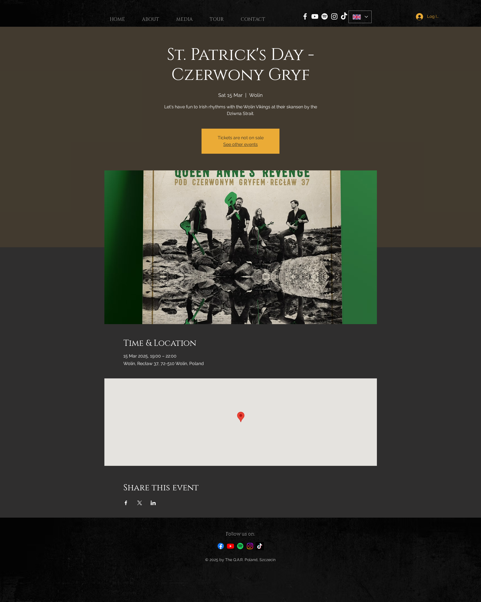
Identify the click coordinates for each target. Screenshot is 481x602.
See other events (240, 144)
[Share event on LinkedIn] (153, 503)
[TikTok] (344, 16)
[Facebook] (305, 16)
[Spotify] (324, 16)
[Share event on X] (139, 503)
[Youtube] (230, 546)
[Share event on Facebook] (126, 503)
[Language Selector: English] (360, 17)
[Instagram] (334, 16)
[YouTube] (315, 16)
